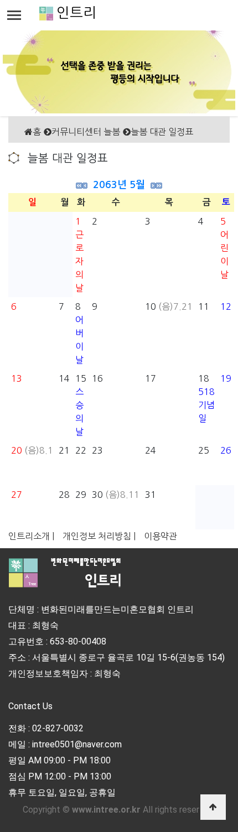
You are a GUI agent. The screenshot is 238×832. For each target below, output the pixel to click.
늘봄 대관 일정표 (162, 131)
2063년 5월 (119, 185)
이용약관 (160, 536)
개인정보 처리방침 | (99, 536)
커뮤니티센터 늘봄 (85, 131)
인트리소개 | (31, 536)
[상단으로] (213, 807)
